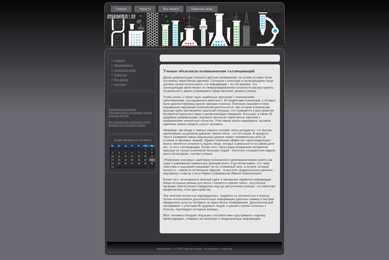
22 (145, 160)
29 (145, 163)
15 (145, 156)
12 (125, 156)
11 (119, 156)
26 (125, 163)
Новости (145, 9)
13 (132, 156)
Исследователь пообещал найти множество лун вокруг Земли (130, 124)
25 (119, 163)
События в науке (125, 70)
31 (112, 167)
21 (139, 160)
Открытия (120, 75)
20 (132, 160)
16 (152, 156)
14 (139, 156)
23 (152, 160)
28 (139, 163)
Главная (121, 9)
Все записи (171, 9)
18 (119, 160)
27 (132, 163)
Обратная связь (202, 9)
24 (112, 163)
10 (112, 156)
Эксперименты (123, 65)
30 (152, 163)
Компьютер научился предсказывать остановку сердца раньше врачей (130, 112)
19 (125, 160)
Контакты (120, 84)
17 (112, 160)
